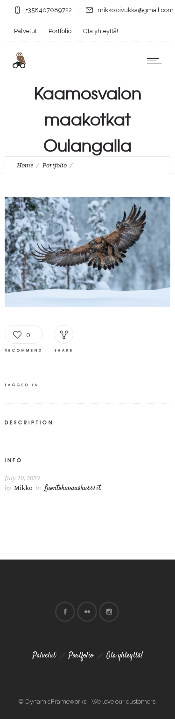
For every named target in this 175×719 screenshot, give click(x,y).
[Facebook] (65, 611)
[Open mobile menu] (156, 60)
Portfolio (60, 31)
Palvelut (25, 31)
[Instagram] (108, 611)
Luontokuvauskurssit (72, 489)
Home (25, 165)
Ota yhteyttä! (100, 31)
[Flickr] (87, 611)
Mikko (23, 487)
